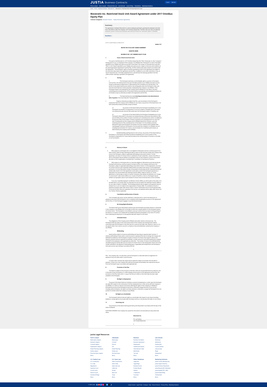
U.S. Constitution (94, 361)
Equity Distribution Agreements (121, 19)
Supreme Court (94, 368)
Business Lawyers (95, 342)
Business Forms (138, 366)
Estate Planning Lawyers (96, 349)
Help (150, 384)
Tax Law (136, 353)
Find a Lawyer (94, 6)
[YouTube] (99, 385)
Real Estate (136, 351)
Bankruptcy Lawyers (95, 340)
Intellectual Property (139, 346)
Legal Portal (139, 384)
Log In (167, 2)
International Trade (139, 349)
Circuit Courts (94, 370)
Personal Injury (116, 353)
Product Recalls (137, 368)
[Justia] (97, 2)
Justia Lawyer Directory (161, 363)
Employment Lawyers (96, 346)
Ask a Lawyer (102, 6)
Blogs (156, 351)
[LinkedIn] (97, 385)
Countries (136, 375)
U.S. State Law (116, 359)
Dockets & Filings (94, 375)
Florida (113, 370)
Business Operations (139, 342)
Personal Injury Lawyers (96, 353)
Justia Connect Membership (162, 361)
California (114, 368)
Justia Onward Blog (160, 372)
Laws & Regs (129, 6)
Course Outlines (159, 346)
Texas (113, 375)
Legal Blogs (137, 363)
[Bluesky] (107, 385)
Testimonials (158, 375)
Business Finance (107, 19)
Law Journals (158, 349)
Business (136, 337)
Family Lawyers (94, 351)
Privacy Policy (164, 384)
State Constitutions (117, 361)
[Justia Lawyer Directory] (111, 385)
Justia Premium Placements (162, 366)
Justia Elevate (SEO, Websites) (162, 368)
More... (92, 355)
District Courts (94, 372)
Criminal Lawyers (94, 344)
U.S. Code (92, 363)
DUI (113, 346)
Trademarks (137, 372)
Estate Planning (116, 349)
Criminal (114, 342)
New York (114, 372)
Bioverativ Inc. (111, 8)
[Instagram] (103, 385)
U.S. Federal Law (95, 359)
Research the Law (112, 6)
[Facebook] (101, 385)
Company (145, 384)
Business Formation (139, 340)
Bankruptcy (115, 340)
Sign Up (173, 2)
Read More (108, 36)
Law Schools (121, 6)
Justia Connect (132, 384)
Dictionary (157, 340)
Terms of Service (156, 384)
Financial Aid (158, 344)
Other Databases (139, 359)
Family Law (115, 351)
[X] (109, 385)
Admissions (158, 342)
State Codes (115, 363)
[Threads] (105, 385)
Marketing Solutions (147, 6)
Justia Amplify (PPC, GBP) (161, 370)
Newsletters (138, 6)
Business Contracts (102, 8)
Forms (95, 8)
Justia (91, 8)
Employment (137, 344)
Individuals (115, 337)
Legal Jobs (136, 361)
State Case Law (116, 366)
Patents (136, 370)
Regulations (93, 366)
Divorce (114, 344)
